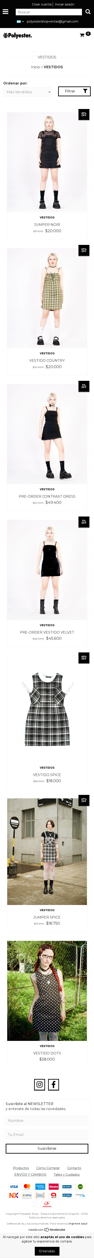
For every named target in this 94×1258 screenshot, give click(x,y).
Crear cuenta (42, 4)
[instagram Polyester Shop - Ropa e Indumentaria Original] (39, 1084)
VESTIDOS (47, 217)
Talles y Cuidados (67, 1175)
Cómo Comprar (48, 1168)
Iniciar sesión (64, 4)
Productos (21, 1168)
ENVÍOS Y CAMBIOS (30, 1175)
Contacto (74, 1168)
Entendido (47, 1251)
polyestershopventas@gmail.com (52, 21)
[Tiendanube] (47, 1231)
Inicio (35, 67)
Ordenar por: (15, 83)
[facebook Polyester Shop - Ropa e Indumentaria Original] (53, 1084)
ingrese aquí (78, 1223)
